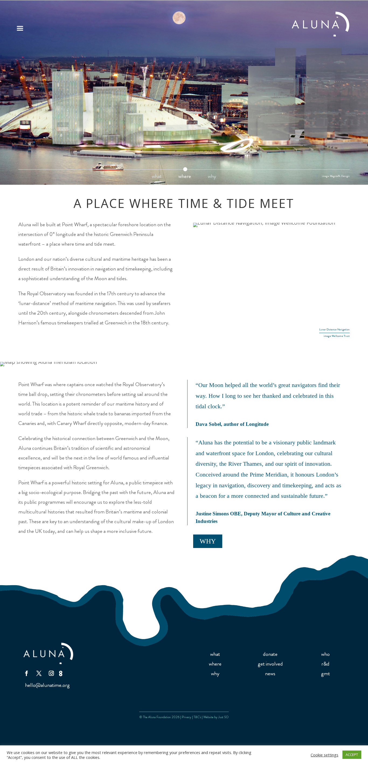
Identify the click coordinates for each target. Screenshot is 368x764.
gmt (325, 673)
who (325, 654)
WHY (208, 541)
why (212, 177)
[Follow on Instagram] (51, 673)
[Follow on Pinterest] (61, 673)
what (157, 177)
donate (270, 654)
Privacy (186, 717)
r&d (325, 664)
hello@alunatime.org (47, 685)
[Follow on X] (39, 673)
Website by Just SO (216, 717)
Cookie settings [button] (324, 754)
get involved (270, 664)
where (184, 177)
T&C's (197, 717)
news (270, 673)
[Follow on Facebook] (26, 673)
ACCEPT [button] (352, 754)
